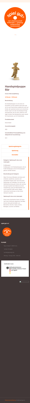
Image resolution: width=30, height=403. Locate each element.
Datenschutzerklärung (10, 400)
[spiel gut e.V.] (15, 17)
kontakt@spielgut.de (9, 252)
